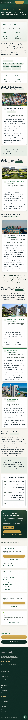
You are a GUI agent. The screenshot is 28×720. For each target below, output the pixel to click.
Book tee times (19, 2)
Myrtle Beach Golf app (5, 699)
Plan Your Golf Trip (16, 69)
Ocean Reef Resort (12, 399)
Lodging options (4, 676)
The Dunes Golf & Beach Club (9, 63)
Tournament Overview (7, 61)
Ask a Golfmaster (4, 701)
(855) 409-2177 (19, 534)
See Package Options (14, 622)
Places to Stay (6, 66)
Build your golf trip (5, 671)
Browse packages (4, 674)
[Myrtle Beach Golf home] (6, 2)
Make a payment (4, 679)
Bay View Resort (12, 350)
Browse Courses (14, 603)
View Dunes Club (14, 559)
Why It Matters (20, 63)
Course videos (4, 690)
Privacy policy (4, 711)
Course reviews (4, 692)
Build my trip (14, 637)
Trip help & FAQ (4, 704)
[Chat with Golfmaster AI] (25, 717)
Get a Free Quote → (8, 527)
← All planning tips (5, 633)
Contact (2, 709)
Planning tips (7, 9)
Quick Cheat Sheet (7, 69)
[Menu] (26, 2)
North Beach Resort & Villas (15, 319)
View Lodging (14, 606)
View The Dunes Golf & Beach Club (12, 531)
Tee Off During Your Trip (16, 66)
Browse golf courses (5, 687)
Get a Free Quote (14, 556)
